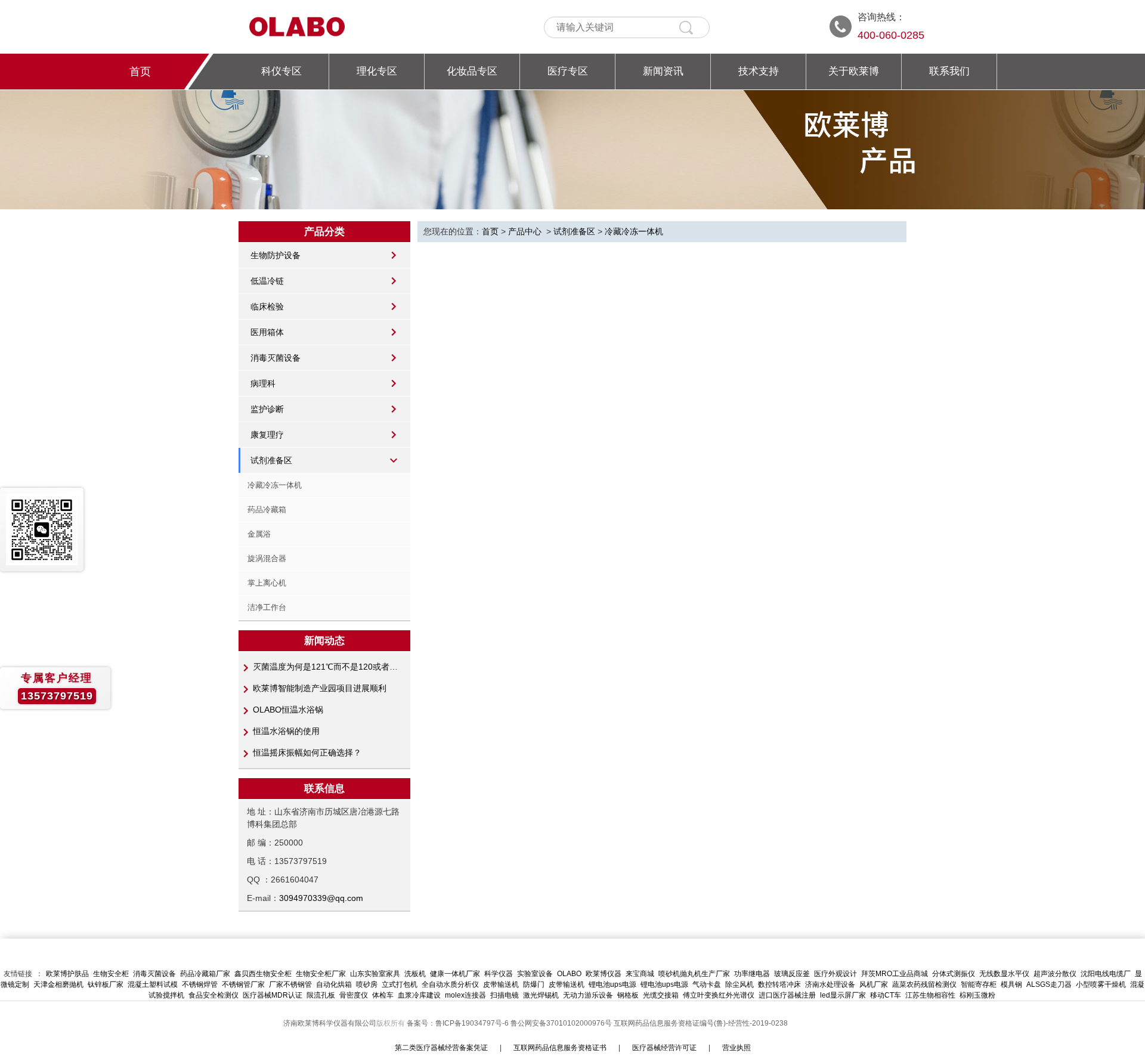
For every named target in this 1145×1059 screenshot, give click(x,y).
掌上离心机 (266, 582)
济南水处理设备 (830, 984)
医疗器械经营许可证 (664, 1047)
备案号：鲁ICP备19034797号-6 (458, 1023)
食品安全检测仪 (213, 995)
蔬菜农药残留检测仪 (924, 984)
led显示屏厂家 (843, 995)
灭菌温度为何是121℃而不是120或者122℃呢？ (326, 666)
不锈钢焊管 (200, 984)
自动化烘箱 (334, 984)
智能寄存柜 (979, 984)
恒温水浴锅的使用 (286, 731)
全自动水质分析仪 (450, 984)
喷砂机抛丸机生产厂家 (694, 974)
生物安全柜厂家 (321, 974)
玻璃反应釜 (792, 974)
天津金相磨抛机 (58, 984)
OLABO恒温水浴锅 (288, 709)
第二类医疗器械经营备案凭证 (441, 1047)
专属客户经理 (56, 678)
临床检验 (267, 306)
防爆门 (533, 984)
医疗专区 (567, 71)
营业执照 (736, 1047)
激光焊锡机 (541, 995)
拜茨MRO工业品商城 (894, 974)
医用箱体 (267, 332)
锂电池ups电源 (612, 984)
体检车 (383, 995)
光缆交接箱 (661, 995)
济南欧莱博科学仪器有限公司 (329, 1023)
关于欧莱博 (853, 71)
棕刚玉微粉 (977, 995)
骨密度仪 (353, 995)
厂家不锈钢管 (290, 984)
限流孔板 (321, 995)
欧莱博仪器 (603, 974)
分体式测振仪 (953, 974)
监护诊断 (267, 409)
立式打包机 (399, 984)
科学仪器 (498, 974)
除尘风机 (739, 984)
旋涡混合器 (266, 558)
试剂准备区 (271, 460)
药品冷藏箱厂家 (205, 974)
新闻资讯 (663, 71)
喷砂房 (366, 984)
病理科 (263, 383)
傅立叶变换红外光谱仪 (718, 995)
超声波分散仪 (1054, 974)
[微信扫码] (41, 529)
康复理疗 (267, 434)
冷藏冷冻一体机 (274, 485)
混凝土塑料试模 (153, 984)
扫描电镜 (504, 995)
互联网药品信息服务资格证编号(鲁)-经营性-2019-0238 (701, 1023)
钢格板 (628, 995)
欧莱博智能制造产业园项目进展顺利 (319, 688)
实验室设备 (535, 974)
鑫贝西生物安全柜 (263, 974)
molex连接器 (465, 995)
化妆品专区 (472, 71)
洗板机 (415, 974)
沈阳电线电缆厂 (1106, 974)
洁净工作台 (266, 607)
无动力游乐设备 (588, 995)
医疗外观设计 (835, 974)
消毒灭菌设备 (275, 358)
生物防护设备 (275, 255)
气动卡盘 (706, 984)
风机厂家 (873, 984)
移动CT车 (885, 995)
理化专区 (377, 71)
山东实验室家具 (375, 974)
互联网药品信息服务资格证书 (559, 1047)
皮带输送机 (501, 984)
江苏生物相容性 (930, 995)
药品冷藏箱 (266, 509)
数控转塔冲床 (779, 984)
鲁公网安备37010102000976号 (561, 1023)
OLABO (569, 974)
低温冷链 (267, 281)
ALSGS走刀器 (1049, 984)
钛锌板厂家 (105, 984)
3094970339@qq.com (321, 898)
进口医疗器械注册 (787, 995)
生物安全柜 (111, 974)
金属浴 (259, 534)
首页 (140, 72)
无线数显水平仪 (1004, 974)
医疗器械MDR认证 (272, 995)
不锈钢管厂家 (243, 984)
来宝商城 (640, 974)
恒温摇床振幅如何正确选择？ (307, 752)
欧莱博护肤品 (67, 974)
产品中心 (524, 231)
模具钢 (1011, 984)
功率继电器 (752, 974)
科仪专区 (281, 71)
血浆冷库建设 (419, 995)
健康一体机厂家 (455, 974)
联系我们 (949, 71)
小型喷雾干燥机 (1101, 984)
